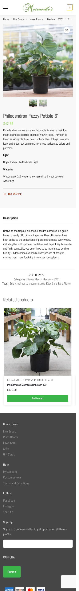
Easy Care (51, 283)
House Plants (36, 19)
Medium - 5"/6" (55, 19)
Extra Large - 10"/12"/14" (21, 380)
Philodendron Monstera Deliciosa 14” (27, 385)
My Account (10, 472)
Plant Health (10, 437)
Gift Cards (9, 454)
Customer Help (12, 477)
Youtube (8, 512)
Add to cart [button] (38, 398)
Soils (6, 449)
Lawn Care (9, 443)
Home (6, 19)
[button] (69, 7)
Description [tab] (10, 218)
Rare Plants (64, 283)
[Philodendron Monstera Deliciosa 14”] (37, 342)
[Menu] (9, 7)
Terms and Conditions (16, 483)
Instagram (9, 506)
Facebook (9, 500)
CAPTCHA (9, 557)
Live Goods (18, 19)
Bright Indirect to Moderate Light (27, 283)
